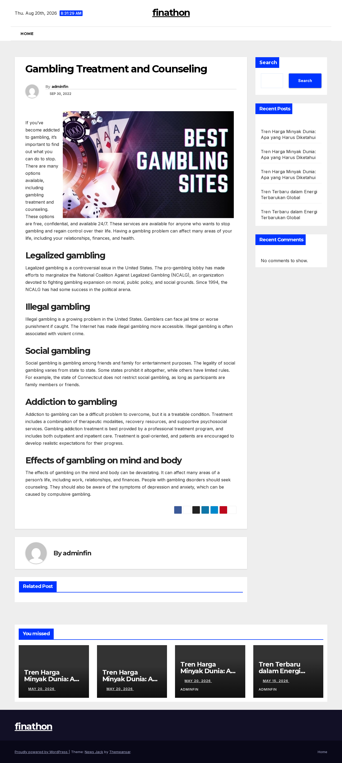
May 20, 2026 (42, 689)
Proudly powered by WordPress (42, 752)
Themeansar (119, 752)
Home (27, 33)
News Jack (94, 752)
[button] (325, 33)
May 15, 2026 (276, 681)
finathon (171, 12)
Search (268, 62)
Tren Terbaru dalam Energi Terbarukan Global (288, 670)
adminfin (60, 86)
